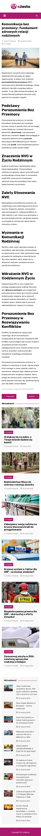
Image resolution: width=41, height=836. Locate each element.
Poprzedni (10, 396)
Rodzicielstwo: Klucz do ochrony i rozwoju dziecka (19, 483)
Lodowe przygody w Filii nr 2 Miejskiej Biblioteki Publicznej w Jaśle (25, 794)
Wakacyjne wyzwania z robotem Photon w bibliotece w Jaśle (25, 734)
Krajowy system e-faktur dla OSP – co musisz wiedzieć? (20, 570)
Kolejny (32, 396)
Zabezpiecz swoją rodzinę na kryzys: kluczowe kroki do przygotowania (20, 527)
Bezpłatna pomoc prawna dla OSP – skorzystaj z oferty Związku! (20, 614)
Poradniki (7, 44)
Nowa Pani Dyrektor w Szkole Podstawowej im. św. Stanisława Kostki (25, 720)
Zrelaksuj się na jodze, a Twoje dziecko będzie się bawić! (18, 440)
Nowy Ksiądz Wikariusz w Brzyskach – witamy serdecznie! (26, 706)
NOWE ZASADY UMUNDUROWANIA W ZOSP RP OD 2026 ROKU (26, 748)
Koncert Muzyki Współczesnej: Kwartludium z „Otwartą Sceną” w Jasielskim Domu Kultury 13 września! (26, 811)
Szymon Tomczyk (10, 41)
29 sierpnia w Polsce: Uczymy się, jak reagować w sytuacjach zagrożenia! (26, 763)
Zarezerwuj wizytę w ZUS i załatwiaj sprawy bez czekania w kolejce (19, 659)
